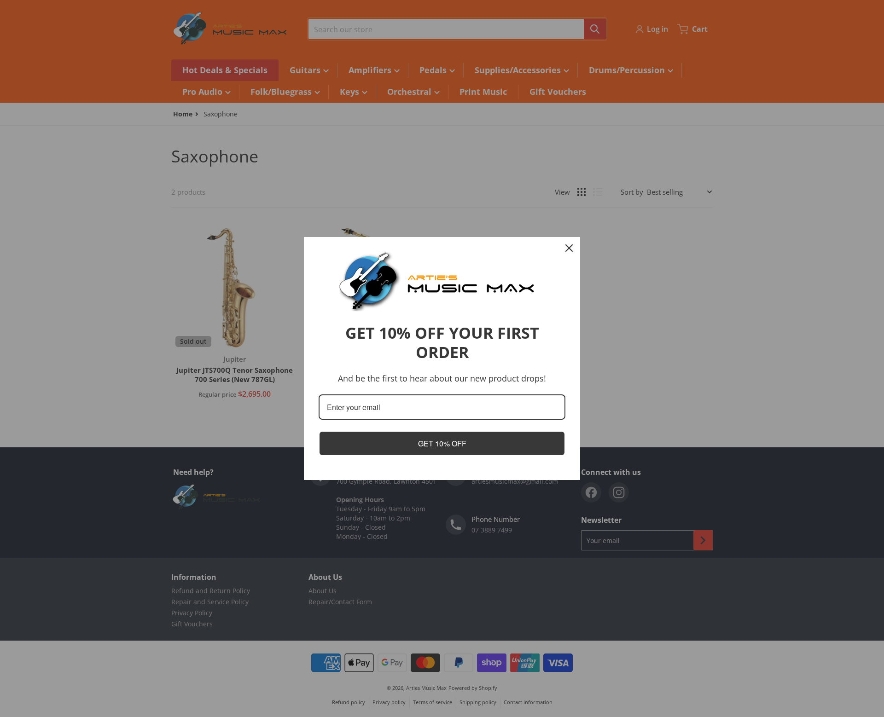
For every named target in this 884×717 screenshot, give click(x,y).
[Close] (569, 248)
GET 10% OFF (442, 443)
